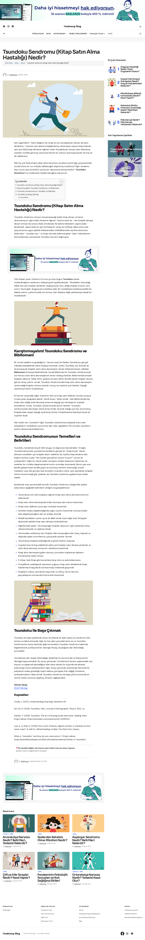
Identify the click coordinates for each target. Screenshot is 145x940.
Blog (16, 63)
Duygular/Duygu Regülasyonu (89, 914)
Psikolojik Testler (48, 906)
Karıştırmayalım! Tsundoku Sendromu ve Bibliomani (38, 188)
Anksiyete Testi (46, 910)
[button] (140, 26)
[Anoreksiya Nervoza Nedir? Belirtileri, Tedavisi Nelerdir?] (19, 823)
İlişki (80, 921)
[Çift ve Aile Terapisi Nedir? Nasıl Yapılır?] (19, 861)
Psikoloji (6, 834)
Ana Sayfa (9, 63)
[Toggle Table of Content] (60, 182)
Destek (127, 906)
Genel (23, 63)
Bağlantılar (7, 906)
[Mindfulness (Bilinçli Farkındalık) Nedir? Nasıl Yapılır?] (112, 96)
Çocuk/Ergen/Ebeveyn (87, 917)
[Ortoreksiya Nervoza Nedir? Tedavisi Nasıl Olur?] (88, 861)
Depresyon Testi (47, 921)
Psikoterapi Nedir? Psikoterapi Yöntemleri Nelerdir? (131, 122)
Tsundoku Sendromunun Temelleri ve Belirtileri (36, 191)
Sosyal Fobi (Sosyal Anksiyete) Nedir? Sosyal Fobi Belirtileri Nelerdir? (131, 82)
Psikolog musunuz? (131, 910)
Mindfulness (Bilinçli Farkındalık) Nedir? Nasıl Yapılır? (130, 95)
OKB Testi (44, 917)
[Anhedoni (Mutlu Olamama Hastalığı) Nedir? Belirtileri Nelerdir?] (112, 109)
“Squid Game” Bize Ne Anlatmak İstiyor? (126, 150)
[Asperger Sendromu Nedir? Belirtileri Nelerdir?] (88, 823)
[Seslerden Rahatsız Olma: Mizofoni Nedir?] (53, 823)
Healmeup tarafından (117, 174)
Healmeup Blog (72, 26)
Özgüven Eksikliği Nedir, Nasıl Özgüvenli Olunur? (129, 69)
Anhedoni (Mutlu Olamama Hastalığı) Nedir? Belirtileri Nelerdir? (130, 109)
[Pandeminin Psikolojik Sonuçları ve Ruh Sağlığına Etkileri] (53, 861)
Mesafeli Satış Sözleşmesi (133, 917)
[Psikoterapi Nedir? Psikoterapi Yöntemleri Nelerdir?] (112, 122)
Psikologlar (6, 910)
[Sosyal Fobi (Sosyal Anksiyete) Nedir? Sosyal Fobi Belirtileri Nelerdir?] (112, 82)
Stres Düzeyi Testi (47, 914)
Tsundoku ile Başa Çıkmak (28, 194)
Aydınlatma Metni (131, 914)
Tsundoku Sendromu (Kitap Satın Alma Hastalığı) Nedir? (40, 185)
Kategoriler (83, 906)
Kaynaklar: (24, 197)
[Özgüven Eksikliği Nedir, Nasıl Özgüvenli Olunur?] (112, 69)
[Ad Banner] (53, 260)
